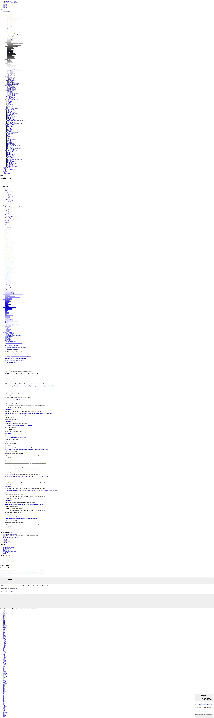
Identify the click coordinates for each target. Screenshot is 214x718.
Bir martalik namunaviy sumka (12, 93)
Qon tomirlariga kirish (6, 167)
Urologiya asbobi (10, 106)
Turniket (8, 134)
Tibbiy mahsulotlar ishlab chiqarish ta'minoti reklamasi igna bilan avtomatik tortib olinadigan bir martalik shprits (31, 490)
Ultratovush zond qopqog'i (11, 119)
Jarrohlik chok (9, 118)
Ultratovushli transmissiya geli (12, 166)
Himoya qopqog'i (10, 164)
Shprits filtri (9, 41)
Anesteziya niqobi (10, 50)
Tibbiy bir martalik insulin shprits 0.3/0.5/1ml (15, 437)
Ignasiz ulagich (9, 162)
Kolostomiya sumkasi (11, 143)
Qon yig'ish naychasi (10, 30)
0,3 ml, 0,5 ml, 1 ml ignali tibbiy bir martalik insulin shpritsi (18, 425)
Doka (8, 138)
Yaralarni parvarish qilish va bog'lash (11, 132)
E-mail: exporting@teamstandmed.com (13, 2)
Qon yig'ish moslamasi (7, 201)
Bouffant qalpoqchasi (11, 154)
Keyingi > (3, 529)
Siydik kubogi (9, 125)
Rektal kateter (9, 74)
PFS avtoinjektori (10, 44)
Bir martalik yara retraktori (11, 94)
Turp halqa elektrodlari (11, 95)
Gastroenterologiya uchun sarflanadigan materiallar (14, 70)
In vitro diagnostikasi (8, 85)
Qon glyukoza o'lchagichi (11, 97)
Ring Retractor (9, 115)
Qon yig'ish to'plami (8, 202)
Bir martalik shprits (10, 36)
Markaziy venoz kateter (9, 190)
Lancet (8, 31)
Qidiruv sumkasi (10, 92)
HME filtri (9, 49)
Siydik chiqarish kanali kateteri (12, 108)
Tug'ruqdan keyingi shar (11, 163)
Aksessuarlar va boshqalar (9, 157)
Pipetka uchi (9, 128)
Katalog (4, 172)
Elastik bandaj (9, 140)
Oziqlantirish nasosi (10, 72)
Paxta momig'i (9, 141)
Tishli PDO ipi (9, 111)
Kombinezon (9, 152)
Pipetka (8, 127)
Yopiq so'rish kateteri (10, 56)
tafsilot (10, 381)
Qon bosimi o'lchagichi (11, 98)
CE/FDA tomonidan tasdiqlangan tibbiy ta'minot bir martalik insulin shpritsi (22, 373)
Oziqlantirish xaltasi (10, 71)
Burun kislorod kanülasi (11, 54)
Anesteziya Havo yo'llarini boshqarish (11, 46)
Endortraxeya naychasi (11, 53)
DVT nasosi (9, 60)
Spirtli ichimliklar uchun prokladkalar (13, 145)
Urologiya (6, 105)
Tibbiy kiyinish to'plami (11, 77)
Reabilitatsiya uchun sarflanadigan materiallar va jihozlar (15, 120)
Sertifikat (6, 170)
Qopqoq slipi (9, 131)
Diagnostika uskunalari (9, 96)
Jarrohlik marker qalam (11, 112)
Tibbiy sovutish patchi (11, 149)
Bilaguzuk (9, 110)
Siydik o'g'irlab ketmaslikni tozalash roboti (14, 123)
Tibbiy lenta (9, 137)
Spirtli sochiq (9, 146)
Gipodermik (7, 32)
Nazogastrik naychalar (11, 75)
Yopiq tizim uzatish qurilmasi (12, 69)
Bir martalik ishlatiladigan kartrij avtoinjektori (15, 43)
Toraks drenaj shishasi (11, 158)
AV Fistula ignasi (8, 199)
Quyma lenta (9, 142)
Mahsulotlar (5, 13)
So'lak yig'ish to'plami (11, 87)
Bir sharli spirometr (10, 57)
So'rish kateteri (9, 55)
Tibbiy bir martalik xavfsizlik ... (12, 362)
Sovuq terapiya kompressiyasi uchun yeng (14, 148)
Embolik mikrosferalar (9, 193)
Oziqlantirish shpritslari (11, 38)
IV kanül (8, 67)
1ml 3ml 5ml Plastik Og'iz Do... (12, 353)
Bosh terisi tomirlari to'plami (12, 68)
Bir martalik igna (10, 40)
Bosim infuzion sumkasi (11, 65)
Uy (3, 12)
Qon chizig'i (7, 198)
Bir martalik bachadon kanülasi (12, 113)
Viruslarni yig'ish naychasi (11, 88)
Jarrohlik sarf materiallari (9, 109)
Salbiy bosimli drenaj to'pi (11, 116)
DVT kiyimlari (9, 61)
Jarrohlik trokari (10, 91)
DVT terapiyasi (7, 59)
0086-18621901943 (6, 537)
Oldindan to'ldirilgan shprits (10, 194)
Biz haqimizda (5, 168)
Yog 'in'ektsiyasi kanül (11, 114)
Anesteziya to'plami (10, 78)
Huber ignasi (7, 189)
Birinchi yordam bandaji (11, 139)
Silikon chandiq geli (10, 165)
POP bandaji (9, 136)
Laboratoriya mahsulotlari (9, 124)
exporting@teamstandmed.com (11, 534)
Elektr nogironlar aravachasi (12, 122)
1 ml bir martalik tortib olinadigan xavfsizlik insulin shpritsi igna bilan (21, 518)
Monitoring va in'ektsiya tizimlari (13, 84)
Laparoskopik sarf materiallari (10, 90)
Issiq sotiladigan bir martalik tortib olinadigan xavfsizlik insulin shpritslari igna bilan (24, 504)
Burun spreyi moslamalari (11, 161)
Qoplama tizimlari (10, 81)
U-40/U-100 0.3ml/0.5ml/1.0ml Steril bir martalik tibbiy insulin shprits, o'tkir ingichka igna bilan (27, 476)
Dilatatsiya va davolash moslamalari (13, 83)
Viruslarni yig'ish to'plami (11, 89)
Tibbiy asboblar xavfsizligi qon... (12, 349)
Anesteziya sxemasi (10, 48)
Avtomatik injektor (8, 42)
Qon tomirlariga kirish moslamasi (11, 14)
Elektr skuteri (9, 121)
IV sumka (9, 64)
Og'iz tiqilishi (9, 101)
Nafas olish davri (10, 47)
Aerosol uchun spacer (11, 58)
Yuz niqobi (9, 153)
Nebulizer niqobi (10, 51)
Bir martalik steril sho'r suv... (11, 345)
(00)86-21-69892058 (14, 537)
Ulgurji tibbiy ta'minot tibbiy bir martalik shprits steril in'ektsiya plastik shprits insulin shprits (26, 449)
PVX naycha (9, 103)
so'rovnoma (7, 381)
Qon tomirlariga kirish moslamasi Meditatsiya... (16, 358)
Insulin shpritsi (9, 37)
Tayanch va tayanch (8, 298)
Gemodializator (7, 197)
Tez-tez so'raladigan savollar (10, 169)
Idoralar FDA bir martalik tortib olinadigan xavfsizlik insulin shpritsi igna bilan (23, 399)
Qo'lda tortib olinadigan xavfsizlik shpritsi (14, 33)
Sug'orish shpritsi (10, 39)
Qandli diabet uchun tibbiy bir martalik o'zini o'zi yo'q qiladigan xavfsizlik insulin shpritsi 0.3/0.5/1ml (28, 413)
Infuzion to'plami (10, 66)
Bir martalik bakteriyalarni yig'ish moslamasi (15, 159)
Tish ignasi (9, 100)
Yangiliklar (5, 171)
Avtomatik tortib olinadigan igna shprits (14, 34)
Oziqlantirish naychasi (11, 73)
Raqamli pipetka (10, 126)
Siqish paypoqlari (10, 62)
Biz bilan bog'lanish (6, 173)
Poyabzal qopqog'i (10, 155)
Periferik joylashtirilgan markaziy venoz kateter (13, 191)
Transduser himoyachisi (9, 196)
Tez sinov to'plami (10, 86)
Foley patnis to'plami (10, 79)
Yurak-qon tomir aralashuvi (9, 80)
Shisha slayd (9, 130)
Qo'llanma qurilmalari (11, 82)
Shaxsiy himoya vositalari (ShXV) (11, 150)
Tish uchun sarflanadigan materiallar (11, 99)
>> (5, 529)
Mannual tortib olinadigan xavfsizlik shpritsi (12, 206)
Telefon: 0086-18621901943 (11, 1)
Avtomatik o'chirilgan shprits (12, 35)
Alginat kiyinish (10, 147)
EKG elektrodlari (10, 160)
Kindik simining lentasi (11, 144)
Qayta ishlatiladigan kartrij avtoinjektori (14, 45)
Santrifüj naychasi (10, 129)
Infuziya (6, 63)
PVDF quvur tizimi (10, 104)
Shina (8, 135)
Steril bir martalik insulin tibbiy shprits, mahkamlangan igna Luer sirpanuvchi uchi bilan (25, 463)
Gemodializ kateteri (8, 195)
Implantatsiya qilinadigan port (10, 192)
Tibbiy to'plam (7, 76)
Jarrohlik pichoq (10, 117)
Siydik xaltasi (9, 107)
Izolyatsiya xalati (10, 151)
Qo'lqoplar (9, 156)
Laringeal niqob (10, 52)
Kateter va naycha (8, 102)
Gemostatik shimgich (11, 133)
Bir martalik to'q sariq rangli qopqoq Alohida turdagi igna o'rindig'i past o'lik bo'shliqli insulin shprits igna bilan (31, 385)
